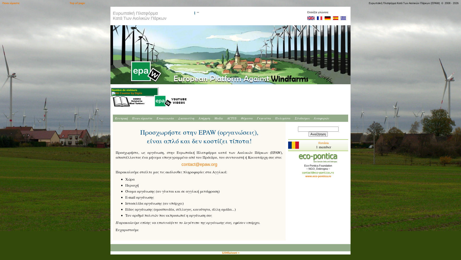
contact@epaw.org (199, 164)
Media (218, 118)
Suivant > (233, 252)
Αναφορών (321, 118)
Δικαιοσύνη (186, 118)
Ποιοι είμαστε (142, 118)
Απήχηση (204, 118)
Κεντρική (121, 118)
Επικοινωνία (165, 118)
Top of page (77, 3)
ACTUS (232, 118)
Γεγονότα (264, 118)
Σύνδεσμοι (302, 118)
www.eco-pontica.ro (318, 176)
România (323, 145)
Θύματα (247, 118)
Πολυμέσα (282, 118)
